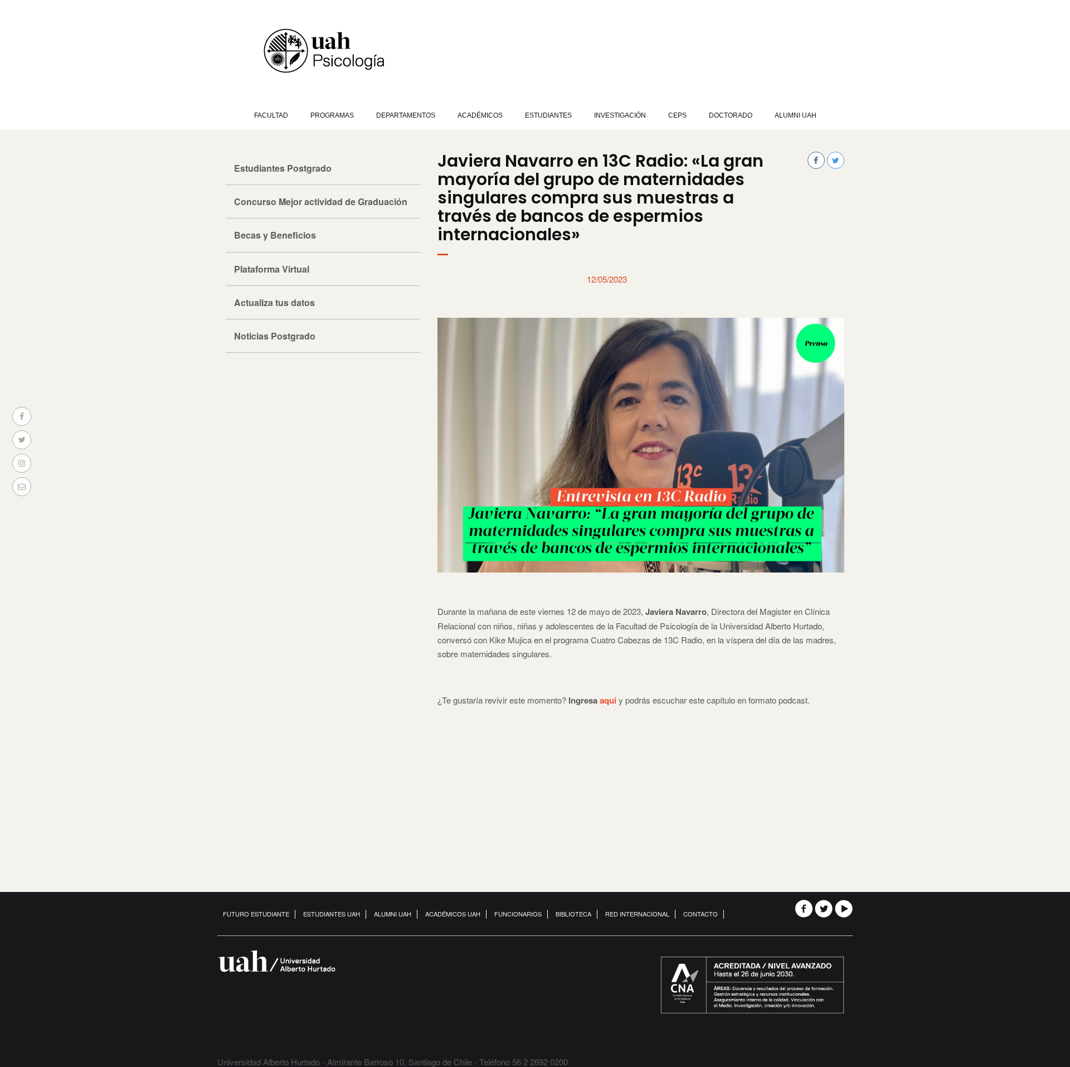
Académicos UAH (452, 913)
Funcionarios (518, 913)
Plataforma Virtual (271, 269)
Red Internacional (637, 913)
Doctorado (730, 115)
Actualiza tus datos (274, 302)
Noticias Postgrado (274, 335)
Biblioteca (573, 913)
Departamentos (405, 115)
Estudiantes (548, 115)
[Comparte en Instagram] (21, 463)
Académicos (480, 115)
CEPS (677, 115)
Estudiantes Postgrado (283, 168)
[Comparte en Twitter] (21, 439)
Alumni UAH (795, 115)
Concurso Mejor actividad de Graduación (320, 201)
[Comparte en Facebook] (21, 416)
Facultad (271, 115)
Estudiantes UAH (331, 913)
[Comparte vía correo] (21, 486)
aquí (608, 700)
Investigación (620, 115)
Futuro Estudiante (256, 913)
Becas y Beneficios (275, 235)
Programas (332, 115)
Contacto (700, 913)
